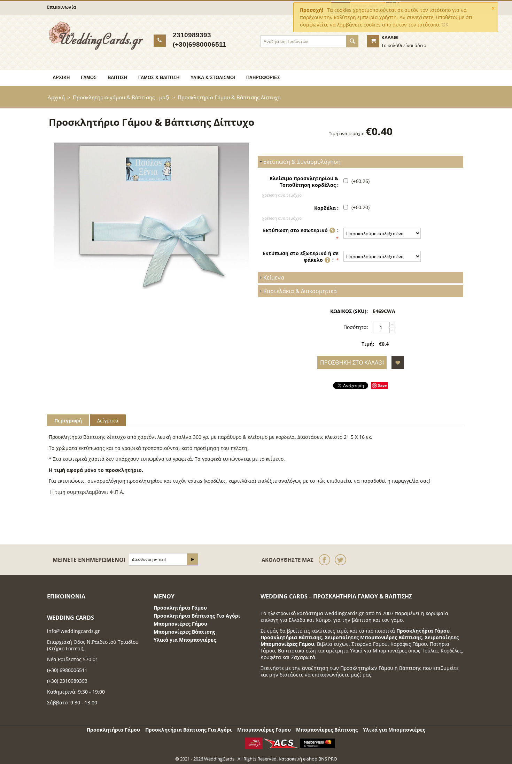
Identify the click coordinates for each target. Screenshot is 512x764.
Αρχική (61, 77)
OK (445, 24)
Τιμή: (368, 344)
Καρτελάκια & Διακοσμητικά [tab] (300, 291)
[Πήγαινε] (192, 559)
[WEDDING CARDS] (96, 35)
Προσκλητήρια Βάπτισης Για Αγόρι (197, 615)
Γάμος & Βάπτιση (158, 77)
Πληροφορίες (263, 77)
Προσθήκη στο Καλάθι (352, 362)
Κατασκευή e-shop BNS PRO (308, 759)
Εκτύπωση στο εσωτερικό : (301, 230)
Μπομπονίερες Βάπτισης (184, 631)
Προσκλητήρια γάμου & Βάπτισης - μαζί (121, 97)
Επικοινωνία (61, 7)
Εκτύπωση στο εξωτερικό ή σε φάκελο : (301, 256)
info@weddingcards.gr (73, 631)
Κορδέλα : (326, 208)
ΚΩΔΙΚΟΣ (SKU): (349, 311)
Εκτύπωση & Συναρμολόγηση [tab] (302, 162)
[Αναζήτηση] (352, 41)
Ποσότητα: (355, 327)
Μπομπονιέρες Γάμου (180, 623)
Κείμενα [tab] (273, 277)
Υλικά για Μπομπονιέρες (185, 639)
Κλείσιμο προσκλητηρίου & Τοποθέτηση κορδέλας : (304, 181)
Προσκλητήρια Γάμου (180, 607)
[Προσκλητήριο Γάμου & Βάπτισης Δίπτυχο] (151, 216)
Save (382, 385)
